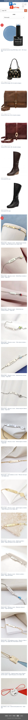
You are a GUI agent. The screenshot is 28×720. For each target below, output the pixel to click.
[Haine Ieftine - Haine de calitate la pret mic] (14, 5)
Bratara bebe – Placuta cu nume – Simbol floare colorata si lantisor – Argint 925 (13, 276)
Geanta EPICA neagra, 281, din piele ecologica (11, 83)
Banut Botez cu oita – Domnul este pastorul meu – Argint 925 (13, 707)
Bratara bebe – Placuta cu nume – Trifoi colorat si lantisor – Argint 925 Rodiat (14, 343)
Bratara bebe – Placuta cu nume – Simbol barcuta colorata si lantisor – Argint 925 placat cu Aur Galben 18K (13, 243)
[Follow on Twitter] (25, 4)
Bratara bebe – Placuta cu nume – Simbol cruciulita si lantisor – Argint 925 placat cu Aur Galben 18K (12, 541)
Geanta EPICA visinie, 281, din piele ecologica (11, 147)
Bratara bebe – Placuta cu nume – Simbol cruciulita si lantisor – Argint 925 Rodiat (12, 575)
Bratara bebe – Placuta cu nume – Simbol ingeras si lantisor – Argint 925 (14, 442)
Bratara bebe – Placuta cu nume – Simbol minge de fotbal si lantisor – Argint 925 (14, 409)
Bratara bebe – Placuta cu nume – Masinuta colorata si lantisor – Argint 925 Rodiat (13, 608)
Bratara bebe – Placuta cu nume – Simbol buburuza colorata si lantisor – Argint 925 (12, 310)
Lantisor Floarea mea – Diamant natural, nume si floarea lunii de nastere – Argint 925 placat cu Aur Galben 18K (13, 674)
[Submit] (25, 10)
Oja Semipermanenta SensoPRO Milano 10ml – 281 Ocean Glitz (14, 50)
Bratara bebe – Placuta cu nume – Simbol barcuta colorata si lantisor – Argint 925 (13, 376)
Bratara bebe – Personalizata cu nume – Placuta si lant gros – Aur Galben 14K (14, 475)
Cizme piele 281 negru (6, 210)
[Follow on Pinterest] (23, 6)
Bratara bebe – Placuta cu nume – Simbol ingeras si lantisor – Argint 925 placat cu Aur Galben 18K (14, 508)
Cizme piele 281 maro (5, 179)
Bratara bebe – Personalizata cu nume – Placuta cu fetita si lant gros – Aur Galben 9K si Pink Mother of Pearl (14, 641)
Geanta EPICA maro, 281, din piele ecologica (10, 115)
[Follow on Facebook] (23, 4)
